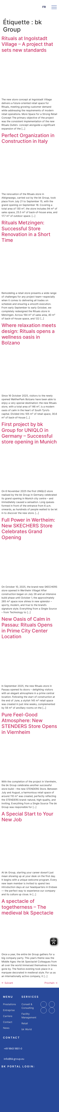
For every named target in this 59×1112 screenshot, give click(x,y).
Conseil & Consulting (27, 1006)
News (6, 1027)
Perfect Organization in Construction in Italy (28, 138)
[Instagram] (52, 1004)
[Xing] (52, 1010)
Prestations (9, 1004)
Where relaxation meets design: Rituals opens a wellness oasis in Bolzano (29, 334)
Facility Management (28, 1015)
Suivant (7, 982)
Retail (24, 1023)
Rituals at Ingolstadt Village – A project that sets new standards (27, 44)
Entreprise (9, 1010)
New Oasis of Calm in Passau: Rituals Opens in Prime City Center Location (27, 627)
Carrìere (7, 1016)
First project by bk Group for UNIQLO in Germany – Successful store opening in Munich (29, 433)
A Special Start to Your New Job (27, 817)
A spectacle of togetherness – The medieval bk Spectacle (27, 907)
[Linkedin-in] (44, 1010)
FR (44, 7)
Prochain (50, 982)
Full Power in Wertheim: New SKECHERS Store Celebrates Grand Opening (28, 528)
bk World (26, 1029)
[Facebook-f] (44, 1004)
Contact (7, 1021)
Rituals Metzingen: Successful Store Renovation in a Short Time (26, 231)
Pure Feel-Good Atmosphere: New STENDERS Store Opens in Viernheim (29, 723)
